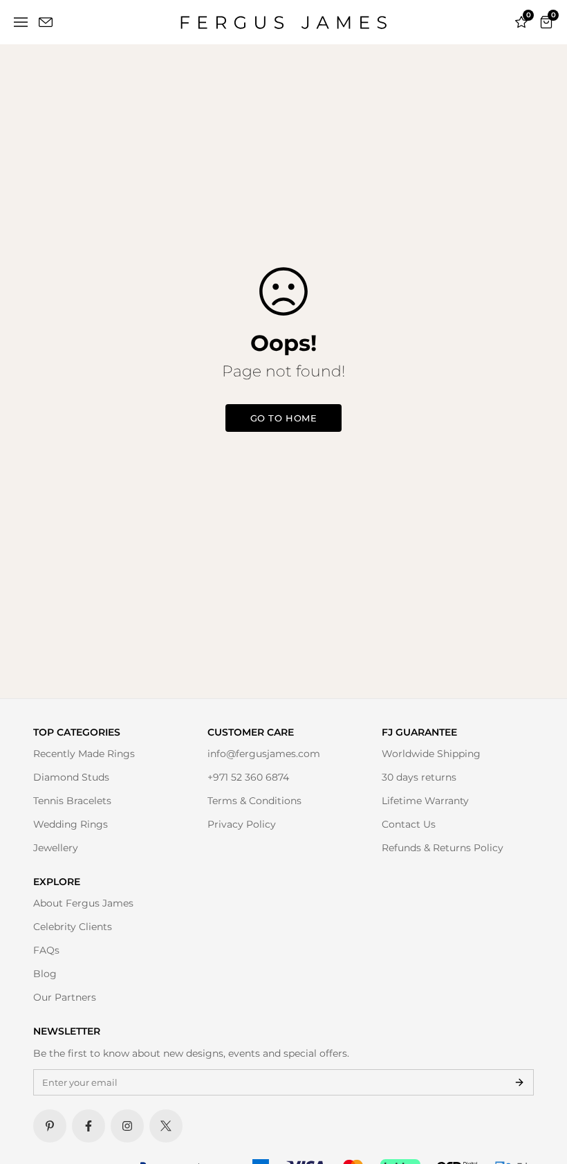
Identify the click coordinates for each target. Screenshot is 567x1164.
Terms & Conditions (254, 800)
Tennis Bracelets (72, 800)
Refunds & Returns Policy (442, 848)
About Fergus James (83, 903)
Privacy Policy (241, 824)
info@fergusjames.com (263, 753)
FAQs (46, 950)
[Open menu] (20, 22)
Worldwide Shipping (431, 753)
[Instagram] (127, 1126)
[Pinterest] (49, 1126)
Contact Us (409, 824)
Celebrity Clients (72, 926)
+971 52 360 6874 (248, 777)
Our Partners (64, 997)
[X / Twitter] (166, 1126)
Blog (45, 973)
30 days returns (419, 777)
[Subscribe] (519, 1082)
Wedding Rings (70, 824)
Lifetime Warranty (425, 800)
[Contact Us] (45, 22)
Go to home (283, 418)
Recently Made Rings (84, 753)
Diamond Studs (71, 777)
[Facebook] (88, 1126)
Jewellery (55, 848)
